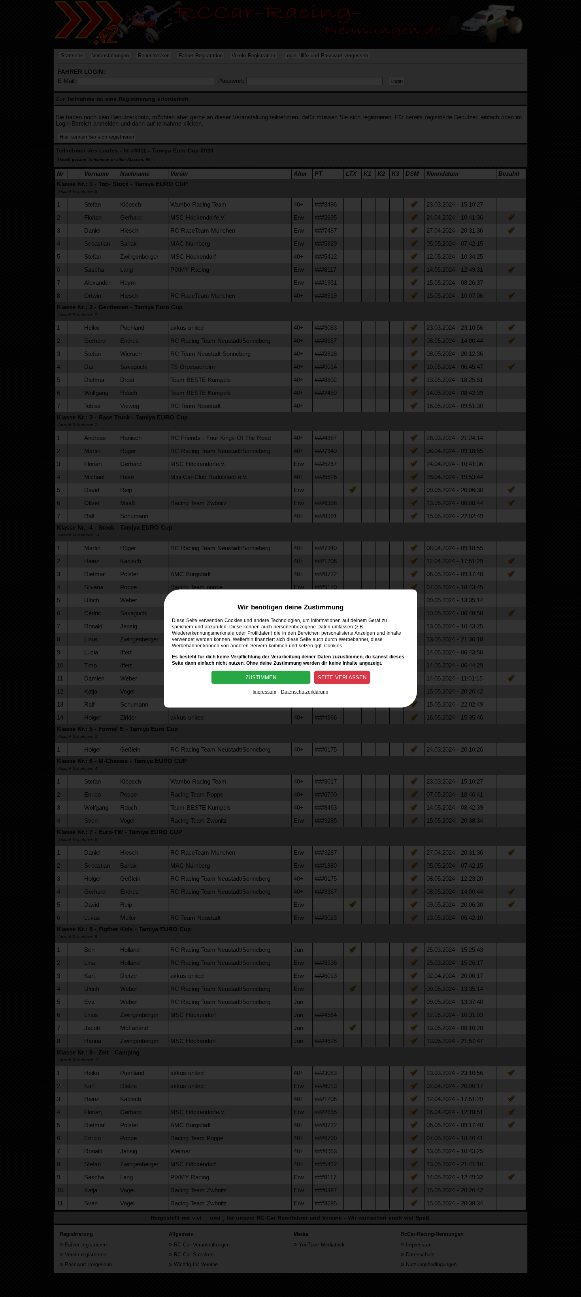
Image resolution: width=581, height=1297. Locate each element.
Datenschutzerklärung (304, 692)
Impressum (264, 692)
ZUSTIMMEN (260, 677)
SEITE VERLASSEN (342, 677)
